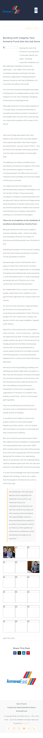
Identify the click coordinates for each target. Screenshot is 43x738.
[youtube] (24, 729)
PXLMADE (25, 723)
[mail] (29, 729)
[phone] (34, 729)
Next (36, 28)
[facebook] (9, 729)
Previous (29, 28)
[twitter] (19, 729)
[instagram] (14, 729)
